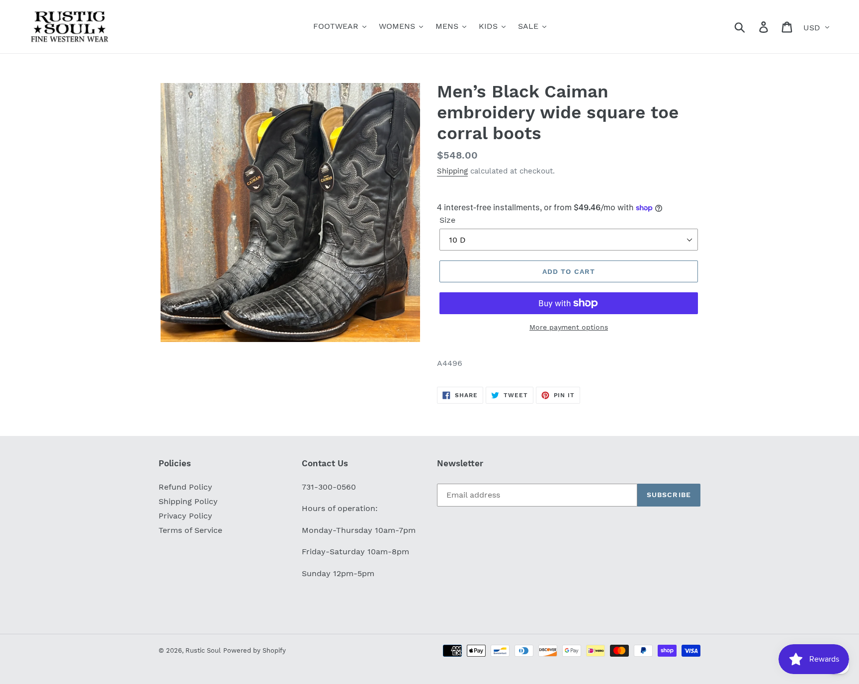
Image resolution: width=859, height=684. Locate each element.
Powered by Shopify (254, 650)
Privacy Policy (185, 515)
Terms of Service (190, 530)
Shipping (452, 171)
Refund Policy (185, 487)
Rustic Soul (203, 650)
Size (447, 220)
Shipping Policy (188, 501)
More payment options (568, 327)
